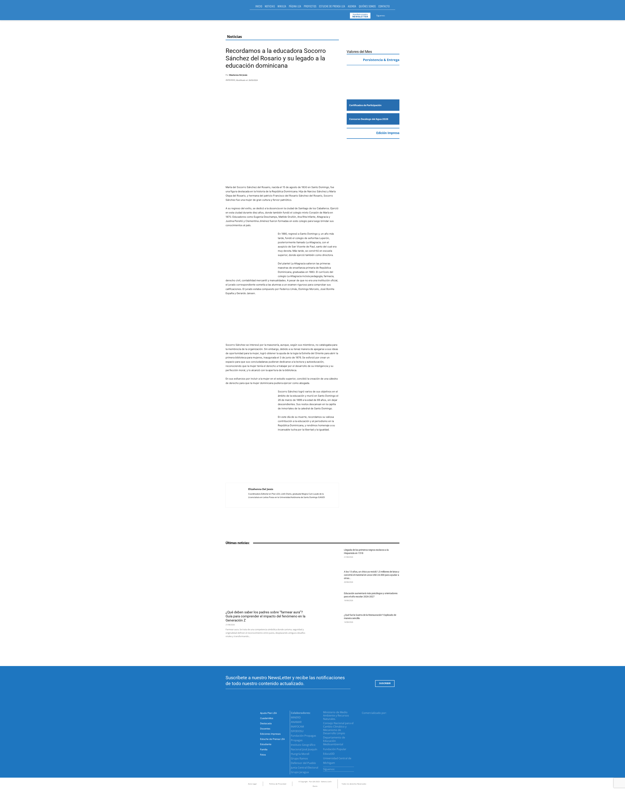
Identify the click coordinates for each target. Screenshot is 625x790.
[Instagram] (392, 15)
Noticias (234, 36)
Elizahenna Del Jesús (238, 75)
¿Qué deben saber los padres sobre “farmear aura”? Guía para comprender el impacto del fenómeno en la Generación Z (265, 616)
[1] (373, 89)
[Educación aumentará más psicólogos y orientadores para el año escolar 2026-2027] (328, 600)
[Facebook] (388, 15)
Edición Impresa (387, 133)
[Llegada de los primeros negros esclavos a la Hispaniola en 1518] (328, 557)
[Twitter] (396, 15)
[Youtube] (400, 15)
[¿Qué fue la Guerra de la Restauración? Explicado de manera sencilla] (328, 622)
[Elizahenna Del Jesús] (237, 495)
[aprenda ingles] (373, 74)
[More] (335, 76)
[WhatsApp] (326, 76)
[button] (399, 7)
